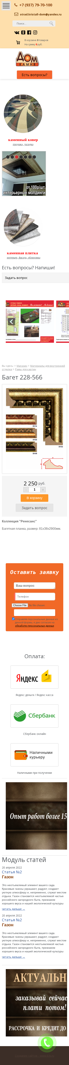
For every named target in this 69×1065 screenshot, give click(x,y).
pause (24, 173)
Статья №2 (12, 871)
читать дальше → (13, 909)
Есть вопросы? (34, 74)
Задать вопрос (16, 278)
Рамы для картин (25, 369)
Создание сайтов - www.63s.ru (34, 1055)
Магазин (22, 366)
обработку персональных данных (34, 625)
